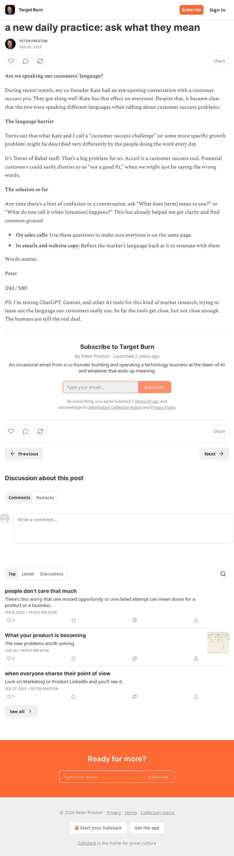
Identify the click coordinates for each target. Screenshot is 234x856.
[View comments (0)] (26, 61)
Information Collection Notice (115, 407)
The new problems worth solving (39, 643)
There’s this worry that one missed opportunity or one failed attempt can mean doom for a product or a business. (100, 602)
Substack (87, 843)
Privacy (114, 812)
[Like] (11, 61)
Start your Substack (101, 828)
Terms (131, 812)
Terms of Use (146, 401)
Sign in (217, 10)
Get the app (147, 828)
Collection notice (158, 812)
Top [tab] (12, 574)
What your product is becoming (45, 635)
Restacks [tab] (45, 497)
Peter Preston (34, 41)
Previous (28, 454)
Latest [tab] (28, 574)
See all (17, 711)
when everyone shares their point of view (57, 673)
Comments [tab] (19, 497)
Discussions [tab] (51, 574)
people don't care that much (41, 591)
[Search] (223, 574)
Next (210, 454)
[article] (117, 605)
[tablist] (31, 497)
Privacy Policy (163, 407)
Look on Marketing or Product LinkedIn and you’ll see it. (64, 681)
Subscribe (191, 10)
